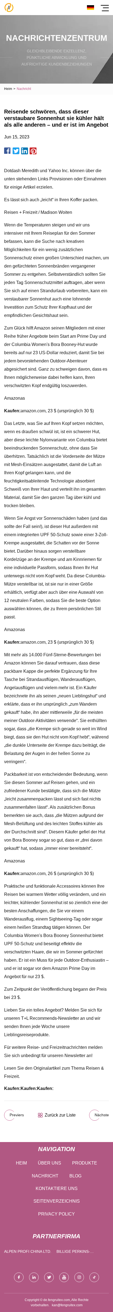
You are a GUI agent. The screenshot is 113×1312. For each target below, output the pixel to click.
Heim (8, 89)
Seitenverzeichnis (56, 1201)
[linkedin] (34, 1277)
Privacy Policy (56, 1214)
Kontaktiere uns (57, 1188)
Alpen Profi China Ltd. (27, 1251)
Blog (75, 1176)
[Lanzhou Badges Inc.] (9, 7)
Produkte (84, 1163)
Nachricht (45, 1176)
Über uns (49, 1163)
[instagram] (79, 1277)
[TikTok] (94, 1277)
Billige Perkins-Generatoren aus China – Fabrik (75, 1252)
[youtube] (64, 1277)
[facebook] (19, 1277)
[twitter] (49, 1277)
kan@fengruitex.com (67, 1305)
